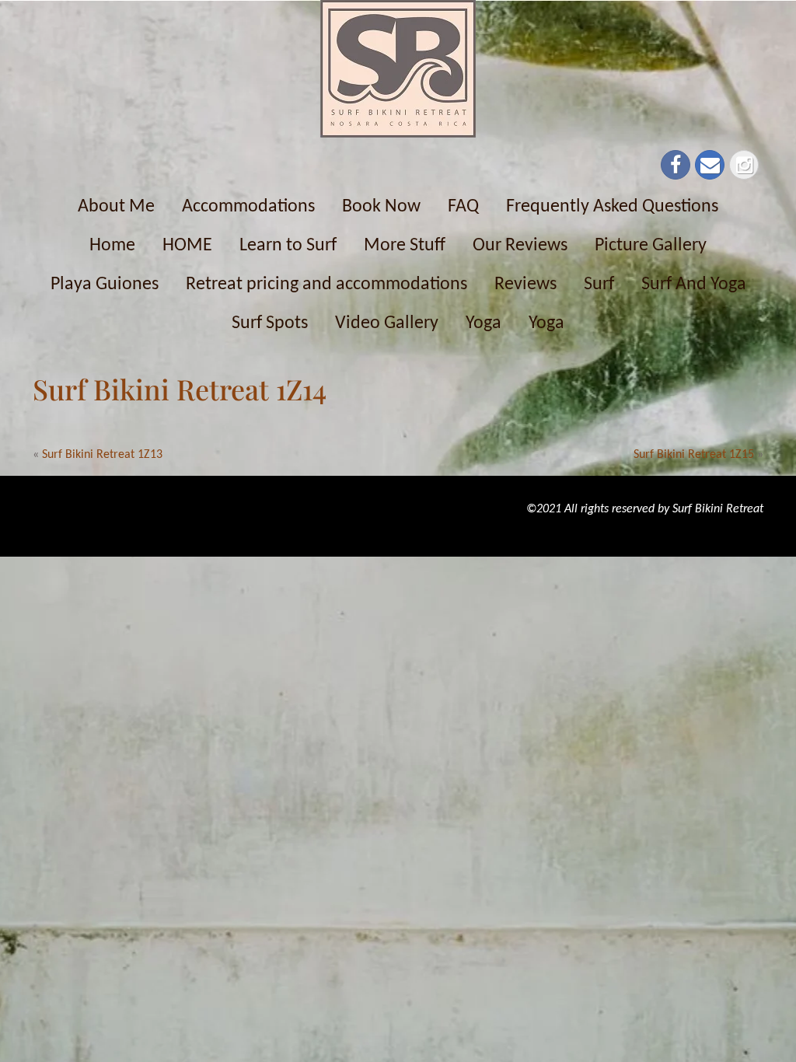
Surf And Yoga (693, 284)
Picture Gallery (651, 245)
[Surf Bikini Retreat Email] (709, 165)
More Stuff (404, 245)
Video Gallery (386, 323)
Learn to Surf (288, 245)
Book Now (381, 206)
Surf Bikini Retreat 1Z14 (179, 388)
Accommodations (248, 206)
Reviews (525, 284)
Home (112, 245)
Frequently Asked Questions (612, 206)
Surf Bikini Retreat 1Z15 (694, 455)
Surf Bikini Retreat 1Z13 (102, 455)
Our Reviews (520, 245)
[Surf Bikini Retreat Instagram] (744, 165)
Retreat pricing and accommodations (326, 284)
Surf (599, 284)
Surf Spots (270, 323)
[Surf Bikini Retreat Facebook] (675, 165)
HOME (187, 245)
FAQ (463, 206)
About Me (116, 206)
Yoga (483, 323)
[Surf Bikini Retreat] (398, 68)
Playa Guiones (105, 284)
